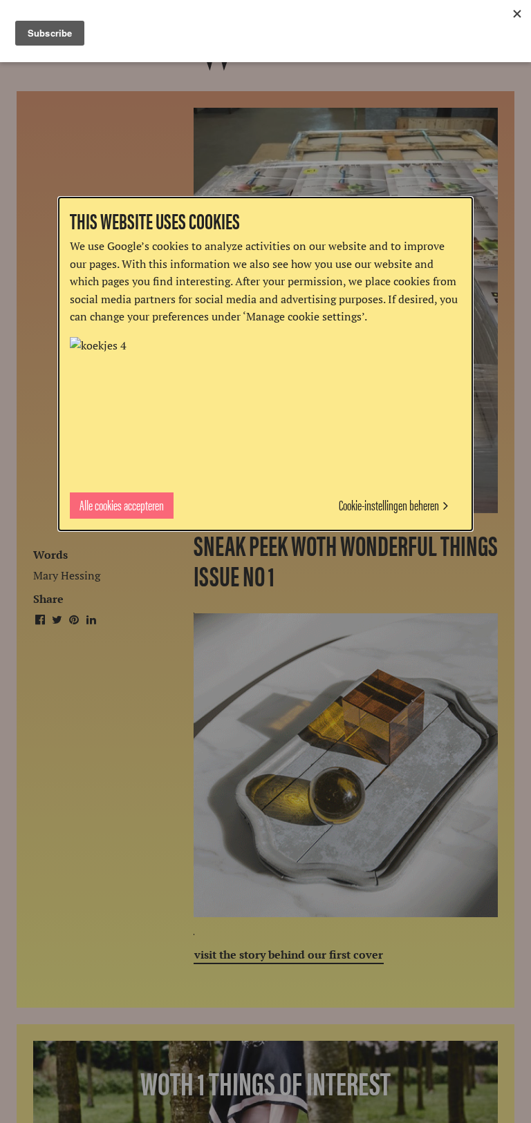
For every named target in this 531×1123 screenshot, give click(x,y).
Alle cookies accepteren (122, 505)
